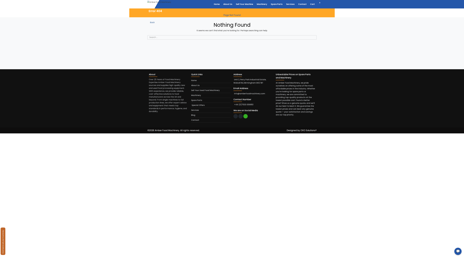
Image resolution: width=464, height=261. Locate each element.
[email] (235, 116)
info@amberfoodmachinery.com (249, 93)
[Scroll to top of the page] (460, 259)
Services (195, 110)
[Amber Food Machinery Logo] (162, 4)
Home (194, 80)
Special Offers (198, 105)
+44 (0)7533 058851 (243, 104)
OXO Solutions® (309, 130)
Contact (195, 120)
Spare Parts (196, 100)
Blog (193, 115)
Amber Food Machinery (167, 130)
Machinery (196, 95)
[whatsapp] (245, 116)
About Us (195, 85)
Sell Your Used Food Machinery (205, 90)
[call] (240, 116)
